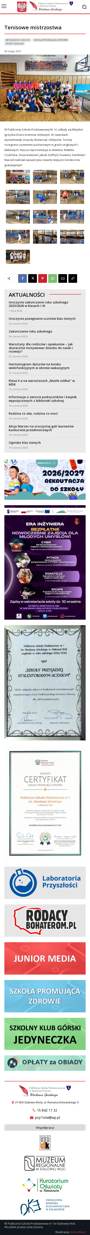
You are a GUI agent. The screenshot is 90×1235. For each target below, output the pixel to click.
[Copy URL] (72, 278)
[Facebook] (22, 278)
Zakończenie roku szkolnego (30, 331)
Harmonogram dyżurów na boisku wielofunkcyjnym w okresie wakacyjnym (39, 366)
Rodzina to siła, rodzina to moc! (33, 413)
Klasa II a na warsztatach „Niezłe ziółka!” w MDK (42, 382)
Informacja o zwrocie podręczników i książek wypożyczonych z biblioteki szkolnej (43, 399)
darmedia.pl (78, 1232)
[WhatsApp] (52, 278)
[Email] (62, 278)
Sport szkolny (15, 43)
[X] (32, 278)
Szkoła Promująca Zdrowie (51, 39)
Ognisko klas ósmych (25, 442)
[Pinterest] (42, 278)
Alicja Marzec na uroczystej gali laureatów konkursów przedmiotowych (41, 428)
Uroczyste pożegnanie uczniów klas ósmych (42, 318)
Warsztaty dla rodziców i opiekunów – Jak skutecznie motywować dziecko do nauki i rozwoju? (41, 348)
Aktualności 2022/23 (18, 39)
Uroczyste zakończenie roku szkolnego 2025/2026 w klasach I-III (38, 304)
